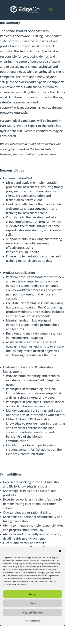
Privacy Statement (32, 620)
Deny (33, 603)
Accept (32, 594)
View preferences (32, 612)
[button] (60, 551)
